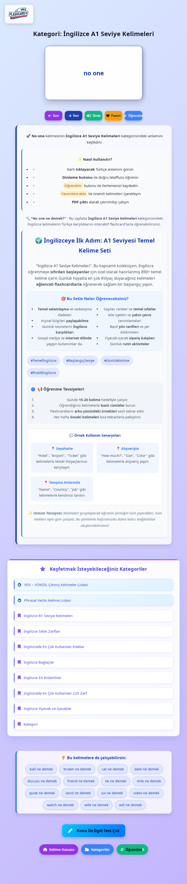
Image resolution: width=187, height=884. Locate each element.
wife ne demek (96, 805)
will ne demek (130, 805)
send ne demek (78, 793)
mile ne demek (149, 781)
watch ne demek (60, 805)
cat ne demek (113, 769)
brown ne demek (77, 769)
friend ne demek (80, 781)
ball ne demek (41, 769)
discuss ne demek (42, 781)
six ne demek (112, 793)
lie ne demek (115, 781)
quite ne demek (42, 793)
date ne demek (146, 769)
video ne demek (146, 793)
